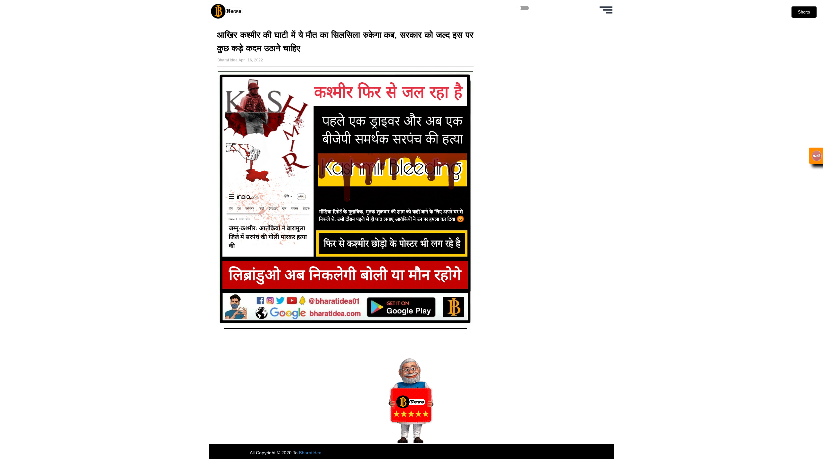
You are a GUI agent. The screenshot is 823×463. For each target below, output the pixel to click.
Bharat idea (227, 60)
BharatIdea (310, 452)
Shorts (804, 12)
